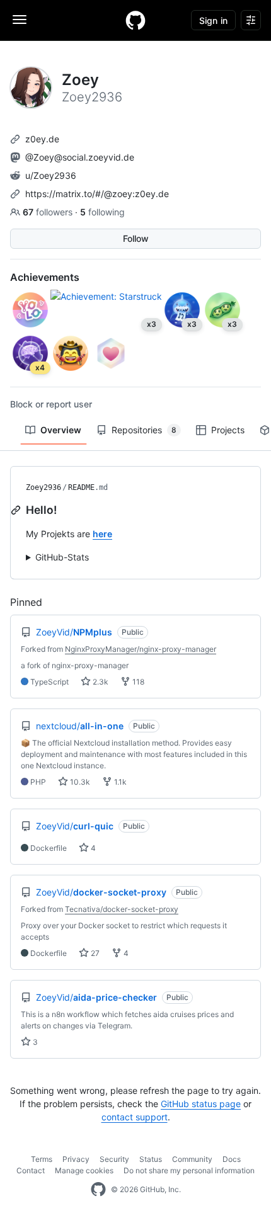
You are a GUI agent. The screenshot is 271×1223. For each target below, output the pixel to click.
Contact (30, 1170)
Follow (136, 238)
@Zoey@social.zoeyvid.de (79, 157)
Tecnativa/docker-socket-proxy (121, 909)
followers (49, 212)
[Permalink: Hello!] (17, 510)
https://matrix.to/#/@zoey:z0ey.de (97, 193)
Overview (60, 429)
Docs (231, 1159)
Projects (228, 429)
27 (94, 953)
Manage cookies (84, 1170)
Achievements (44, 277)
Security (114, 1159)
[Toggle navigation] (19, 19)
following (102, 212)
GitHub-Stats (62, 557)
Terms (41, 1159)
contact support (134, 1117)
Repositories (144, 429)
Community (192, 1159)
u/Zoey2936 (50, 175)
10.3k (79, 782)
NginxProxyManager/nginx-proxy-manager (140, 649)
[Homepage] (135, 20)
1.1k (119, 782)
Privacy (75, 1159)
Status (150, 1159)
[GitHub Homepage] (98, 1189)
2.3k (99, 681)
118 (137, 681)
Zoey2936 (43, 487)
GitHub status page (201, 1103)
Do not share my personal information (189, 1170)
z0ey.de (42, 139)
